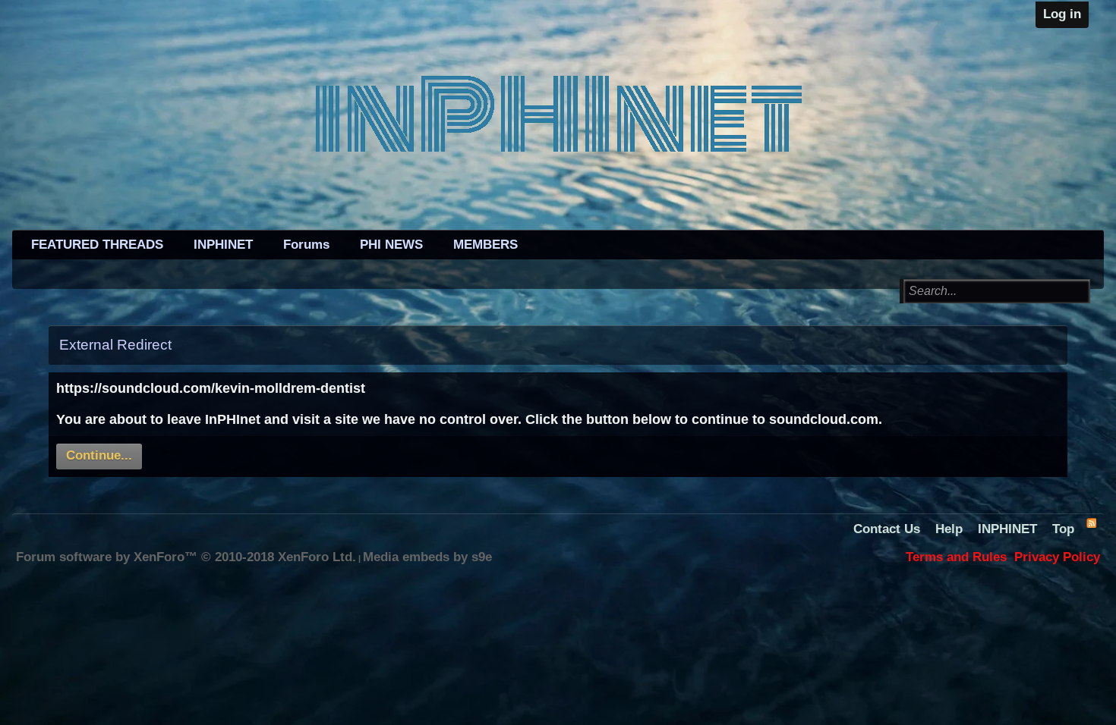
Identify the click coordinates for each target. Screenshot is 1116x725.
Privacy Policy (1057, 557)
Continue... (99, 455)
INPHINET (223, 244)
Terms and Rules (956, 557)
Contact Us (886, 529)
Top (1063, 529)
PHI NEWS (391, 244)
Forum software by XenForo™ (186, 557)
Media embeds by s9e (427, 557)
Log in (1062, 14)
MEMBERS (485, 244)
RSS (1091, 522)
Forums (306, 244)
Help (949, 529)
